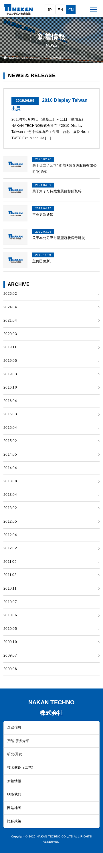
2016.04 (10, 401)
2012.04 (10, 535)
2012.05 (10, 521)
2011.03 (10, 575)
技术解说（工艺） (21, 768)
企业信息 (14, 727)
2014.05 (10, 454)
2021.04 (10, 320)
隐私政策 (14, 821)
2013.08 (10, 481)
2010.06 (10, 615)
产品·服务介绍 (18, 741)
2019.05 (10, 361)
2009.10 (10, 642)
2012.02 (10, 548)
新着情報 (14, 781)
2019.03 (10, 374)
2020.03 (10, 334)
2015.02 (10, 441)
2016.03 (10, 414)
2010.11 (10, 588)
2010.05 (10, 629)
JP (49, 10)
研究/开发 (14, 754)
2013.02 (10, 508)
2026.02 (10, 294)
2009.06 (10, 669)
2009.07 (10, 655)
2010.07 (10, 602)
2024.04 (10, 307)
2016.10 (10, 387)
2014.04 (10, 468)
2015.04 (10, 428)
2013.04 (10, 495)
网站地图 (14, 808)
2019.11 (10, 347)
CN (71, 10)
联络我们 (14, 794)
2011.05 (10, 562)
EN (60, 10)
